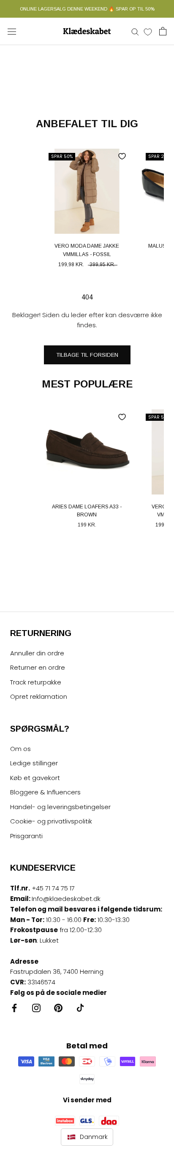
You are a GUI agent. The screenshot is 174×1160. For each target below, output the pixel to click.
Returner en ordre (37, 667)
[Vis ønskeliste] (148, 31)
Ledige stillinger (34, 763)
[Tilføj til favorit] (122, 156)
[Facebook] (14, 1007)
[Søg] (135, 31)
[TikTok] (80, 1007)
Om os (20, 748)
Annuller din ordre (37, 653)
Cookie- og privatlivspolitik (51, 821)
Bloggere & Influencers (45, 792)
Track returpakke (35, 682)
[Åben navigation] (12, 31)
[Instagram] (36, 1007)
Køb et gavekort (35, 777)
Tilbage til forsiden (87, 355)
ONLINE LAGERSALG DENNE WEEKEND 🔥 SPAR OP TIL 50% (87, 8)
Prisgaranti (26, 835)
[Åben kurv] (162, 31)
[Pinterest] (58, 1007)
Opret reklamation (38, 696)
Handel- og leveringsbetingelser (60, 806)
